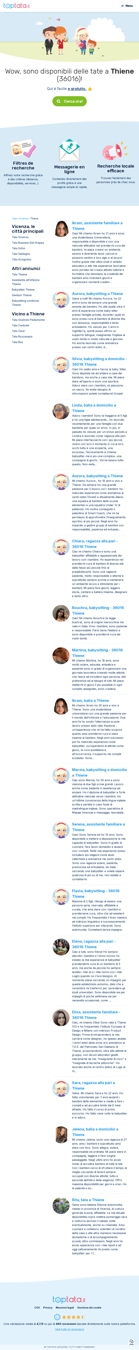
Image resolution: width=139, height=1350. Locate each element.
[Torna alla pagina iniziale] (17, 6)
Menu (129, 5)
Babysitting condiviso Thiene (25, 302)
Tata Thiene (19, 274)
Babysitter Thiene (23, 289)
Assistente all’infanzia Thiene (25, 282)
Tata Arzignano (21, 259)
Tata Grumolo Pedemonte (28, 319)
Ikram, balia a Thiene (90, 700)
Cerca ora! (73, 101)
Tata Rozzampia (22, 336)
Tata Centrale (20, 325)
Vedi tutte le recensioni (69, 1329)
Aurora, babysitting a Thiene (97, 293)
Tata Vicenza (20, 237)
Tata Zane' (18, 331)
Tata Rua (17, 342)
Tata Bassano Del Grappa (28, 242)
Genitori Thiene (22, 295)
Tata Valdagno (21, 253)
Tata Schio (18, 248)
